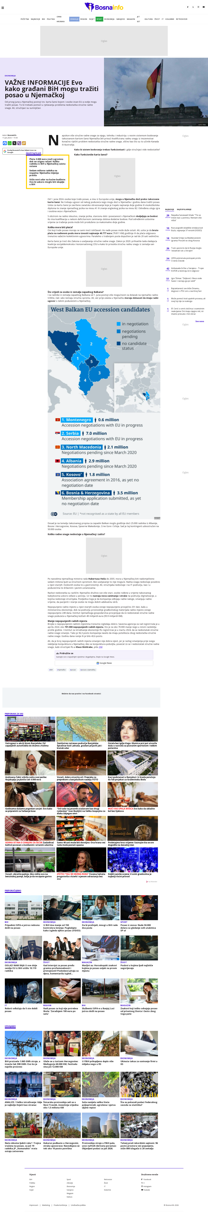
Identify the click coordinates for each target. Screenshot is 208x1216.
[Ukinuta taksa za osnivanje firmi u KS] (139, 1043)
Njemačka (61, 670)
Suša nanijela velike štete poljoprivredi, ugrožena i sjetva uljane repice (99, 1105)
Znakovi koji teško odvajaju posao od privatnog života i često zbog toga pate (138, 1011)
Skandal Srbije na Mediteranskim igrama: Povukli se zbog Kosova (186, 239)
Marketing (46, 1205)
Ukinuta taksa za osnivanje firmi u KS (138, 1062)
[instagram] (198, 7)
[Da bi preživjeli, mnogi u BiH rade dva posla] (100, 907)
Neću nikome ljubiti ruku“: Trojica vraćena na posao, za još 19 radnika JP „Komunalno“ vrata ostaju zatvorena (23, 1147)
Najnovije (35, 19)
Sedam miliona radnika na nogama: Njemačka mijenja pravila (44, 172)
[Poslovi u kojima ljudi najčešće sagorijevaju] (139, 948)
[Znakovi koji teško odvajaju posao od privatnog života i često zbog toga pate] (139, 990)
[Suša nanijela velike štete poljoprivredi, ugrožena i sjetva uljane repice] (100, 1084)
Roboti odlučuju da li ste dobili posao (21, 1009)
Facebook (147, 1179)
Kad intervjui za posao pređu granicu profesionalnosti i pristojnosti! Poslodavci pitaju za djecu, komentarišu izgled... (61, 969)
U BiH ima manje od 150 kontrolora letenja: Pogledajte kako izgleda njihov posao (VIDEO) (61, 928)
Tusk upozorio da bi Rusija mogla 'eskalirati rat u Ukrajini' (186, 249)
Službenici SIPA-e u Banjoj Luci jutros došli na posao (98, 1009)
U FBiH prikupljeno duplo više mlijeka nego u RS (98, 1062)
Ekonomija (109, 19)
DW (100, 647)
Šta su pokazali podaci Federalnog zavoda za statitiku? (138, 1103)
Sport (99, 19)
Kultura (149, 19)
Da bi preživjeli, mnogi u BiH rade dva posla (100, 926)
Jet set (138, 19)
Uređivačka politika (78, 1205)
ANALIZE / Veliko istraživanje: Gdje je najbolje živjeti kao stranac (23, 1103)
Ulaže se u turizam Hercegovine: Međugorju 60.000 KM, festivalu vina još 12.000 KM (60, 1064)
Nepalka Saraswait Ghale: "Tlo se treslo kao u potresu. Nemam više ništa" (186, 218)
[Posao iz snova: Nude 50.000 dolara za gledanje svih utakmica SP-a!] (139, 907)
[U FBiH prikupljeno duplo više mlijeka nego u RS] (100, 1043)
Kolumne (170, 19)
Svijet (92, 19)
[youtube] (204, 7)
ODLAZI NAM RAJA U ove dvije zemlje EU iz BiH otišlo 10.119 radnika (21, 968)
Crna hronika (61, 19)
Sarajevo (120, 19)
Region (83, 19)
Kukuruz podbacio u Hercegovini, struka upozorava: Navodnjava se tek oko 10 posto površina (61, 1146)
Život (157, 19)
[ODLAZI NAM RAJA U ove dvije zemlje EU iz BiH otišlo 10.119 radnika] (23, 948)
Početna (25, 19)
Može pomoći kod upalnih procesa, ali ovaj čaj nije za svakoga (188, 299)
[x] (193, 7)
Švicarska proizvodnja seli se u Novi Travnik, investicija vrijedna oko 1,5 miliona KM (60, 1105)
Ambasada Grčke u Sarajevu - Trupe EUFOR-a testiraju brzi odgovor (187, 269)
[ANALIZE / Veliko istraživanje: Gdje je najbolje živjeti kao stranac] (23, 1084)
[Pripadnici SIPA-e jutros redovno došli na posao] (23, 907)
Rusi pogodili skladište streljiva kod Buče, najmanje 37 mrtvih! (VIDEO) (187, 229)
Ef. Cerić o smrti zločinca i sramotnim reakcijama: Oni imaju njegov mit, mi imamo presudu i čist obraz (187, 311)
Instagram (147, 1186)
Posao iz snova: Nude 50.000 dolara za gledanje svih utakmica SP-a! (138, 928)
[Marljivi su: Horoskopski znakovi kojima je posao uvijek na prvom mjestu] (100, 948)
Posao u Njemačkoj (88, 670)
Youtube (146, 1190)
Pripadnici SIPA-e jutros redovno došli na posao (22, 926)
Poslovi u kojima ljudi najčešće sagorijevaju (136, 966)
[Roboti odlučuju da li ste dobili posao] (23, 990)
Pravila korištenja (60, 1205)
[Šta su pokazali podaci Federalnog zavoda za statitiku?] (139, 1084)
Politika (51, 19)
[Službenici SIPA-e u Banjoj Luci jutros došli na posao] (100, 990)
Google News (106, 663)
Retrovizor (181, 19)
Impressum (33, 1205)
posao (73, 670)
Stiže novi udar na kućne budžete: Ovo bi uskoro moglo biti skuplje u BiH (47, 181)
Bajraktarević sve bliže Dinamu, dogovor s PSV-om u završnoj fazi (186, 289)
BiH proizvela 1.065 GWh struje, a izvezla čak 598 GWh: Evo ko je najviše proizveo (22, 1064)
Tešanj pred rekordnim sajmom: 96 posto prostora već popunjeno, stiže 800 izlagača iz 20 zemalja (139, 1146)
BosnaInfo (12, 135)
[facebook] (188, 7)
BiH (43, 19)
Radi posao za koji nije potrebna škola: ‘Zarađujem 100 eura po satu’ (60, 1011)
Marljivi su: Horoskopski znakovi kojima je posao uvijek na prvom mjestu (99, 968)
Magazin (131, 19)
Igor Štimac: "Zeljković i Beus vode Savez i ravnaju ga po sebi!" (186, 279)
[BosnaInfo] (104, 7)
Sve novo (199, 321)
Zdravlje (74, 19)
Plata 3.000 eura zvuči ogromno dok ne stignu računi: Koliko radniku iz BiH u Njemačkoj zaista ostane (47, 162)
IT (163, 19)
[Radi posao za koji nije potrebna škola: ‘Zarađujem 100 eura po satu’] (62, 990)
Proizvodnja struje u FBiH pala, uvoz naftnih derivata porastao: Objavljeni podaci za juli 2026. (99, 1146)
